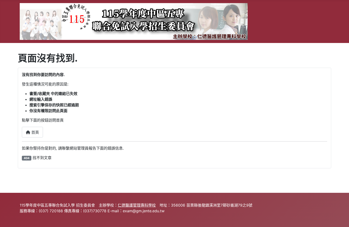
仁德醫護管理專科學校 (137, 205)
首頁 (34, 132)
